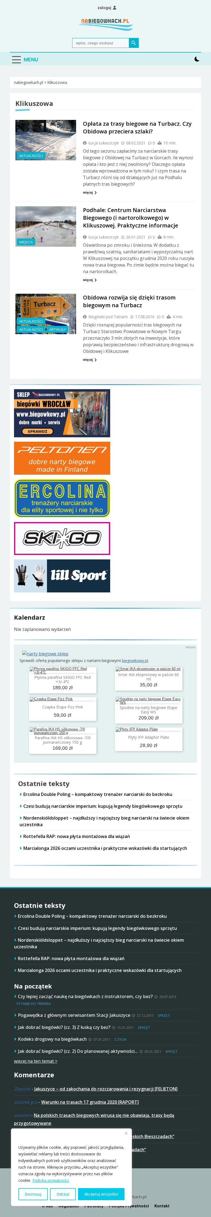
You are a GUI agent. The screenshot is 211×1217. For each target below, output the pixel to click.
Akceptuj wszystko (101, 1194)
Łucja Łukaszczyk (103, 142)
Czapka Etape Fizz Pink (62, 707)
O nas (47, 1206)
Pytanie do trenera (34, 1003)
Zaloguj (104, 8)
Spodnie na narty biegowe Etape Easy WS (148, 709)
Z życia (120, 1039)
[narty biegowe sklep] (45, 653)
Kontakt (162, 1206)
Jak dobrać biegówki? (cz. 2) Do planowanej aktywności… (78, 1051)
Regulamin (69, 1206)
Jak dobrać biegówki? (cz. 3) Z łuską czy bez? (64, 1027)
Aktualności (31, 155)
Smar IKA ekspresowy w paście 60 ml (148, 676)
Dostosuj (33, 1194)
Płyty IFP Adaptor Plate (148, 737)
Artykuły (57, 329)
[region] (71, 1167)
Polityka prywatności (50, 1180)
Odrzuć (63, 1194)
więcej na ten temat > (35, 1061)
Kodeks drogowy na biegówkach (52, 1039)
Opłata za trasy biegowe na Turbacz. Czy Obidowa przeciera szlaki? (137, 127)
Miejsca (26, 242)
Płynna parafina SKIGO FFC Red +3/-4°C (62, 679)
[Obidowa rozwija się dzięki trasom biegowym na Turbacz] (45, 314)
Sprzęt (164, 1015)
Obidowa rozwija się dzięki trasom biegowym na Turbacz (129, 301)
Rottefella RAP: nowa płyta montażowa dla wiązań (76, 836)
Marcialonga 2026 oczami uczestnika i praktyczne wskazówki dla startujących (105, 848)
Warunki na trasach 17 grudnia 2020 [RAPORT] (90, 1102)
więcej (88, 192)
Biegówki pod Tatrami (108, 316)
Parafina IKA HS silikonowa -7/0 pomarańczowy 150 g (63, 740)
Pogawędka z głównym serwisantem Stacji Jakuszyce (74, 1015)
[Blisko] (126, 1133)
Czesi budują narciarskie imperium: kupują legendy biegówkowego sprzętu (102, 806)
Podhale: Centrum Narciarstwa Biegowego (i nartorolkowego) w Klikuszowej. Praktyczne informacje (130, 217)
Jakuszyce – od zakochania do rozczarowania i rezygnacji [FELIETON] (105, 1089)
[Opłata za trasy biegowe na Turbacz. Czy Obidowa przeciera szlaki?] (45, 140)
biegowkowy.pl (135, 660)
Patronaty (93, 1206)
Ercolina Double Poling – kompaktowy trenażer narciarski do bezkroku (97, 794)
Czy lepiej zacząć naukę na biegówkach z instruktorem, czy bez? (85, 996)
